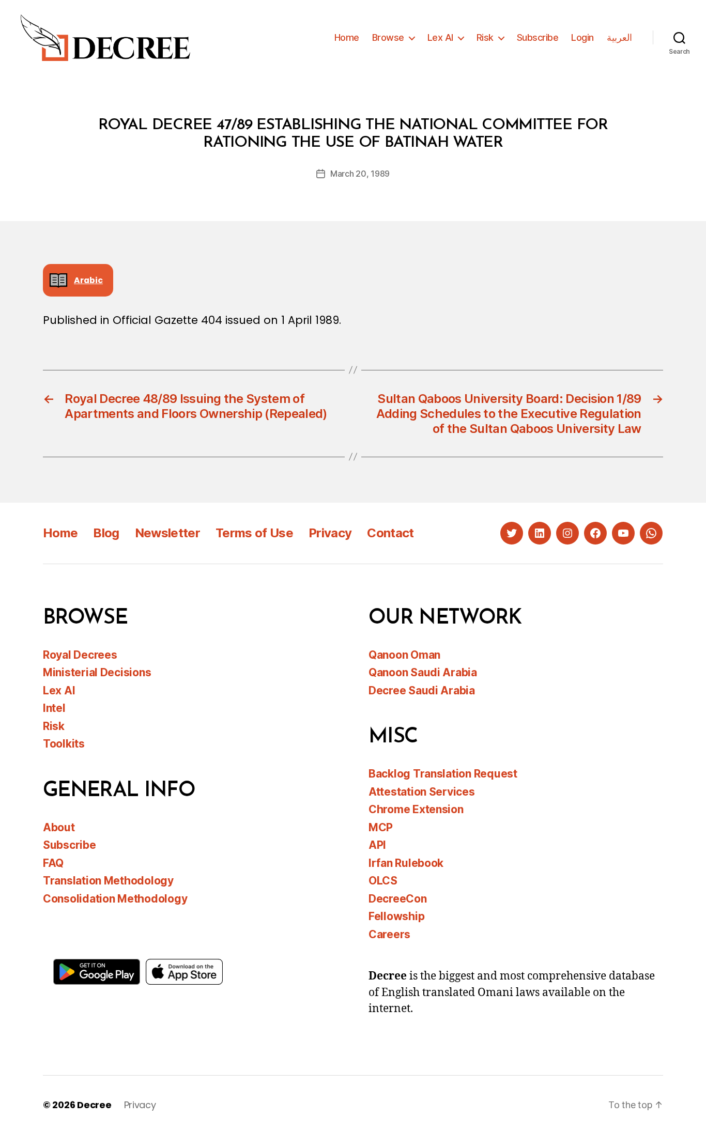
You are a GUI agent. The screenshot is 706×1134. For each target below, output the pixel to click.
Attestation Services (422, 791)
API (377, 844)
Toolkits (64, 743)
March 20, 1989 (360, 173)
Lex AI (440, 37)
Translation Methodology (108, 880)
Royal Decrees (80, 654)
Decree (94, 1104)
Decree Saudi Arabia (422, 690)
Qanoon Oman (404, 654)
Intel (54, 708)
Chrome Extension (416, 809)
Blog (106, 532)
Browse (388, 37)
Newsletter (167, 532)
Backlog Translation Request (443, 773)
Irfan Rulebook (406, 863)
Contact (390, 532)
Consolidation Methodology (115, 898)
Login (582, 37)
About (59, 827)
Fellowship (396, 916)
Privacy (330, 532)
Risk (485, 37)
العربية (619, 37)
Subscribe (538, 37)
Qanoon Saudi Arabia (423, 672)
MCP (381, 827)
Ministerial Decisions (97, 672)
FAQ (53, 863)
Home (346, 37)
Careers (389, 934)
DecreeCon (398, 898)
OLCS (383, 880)
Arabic (88, 280)
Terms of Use (254, 532)
